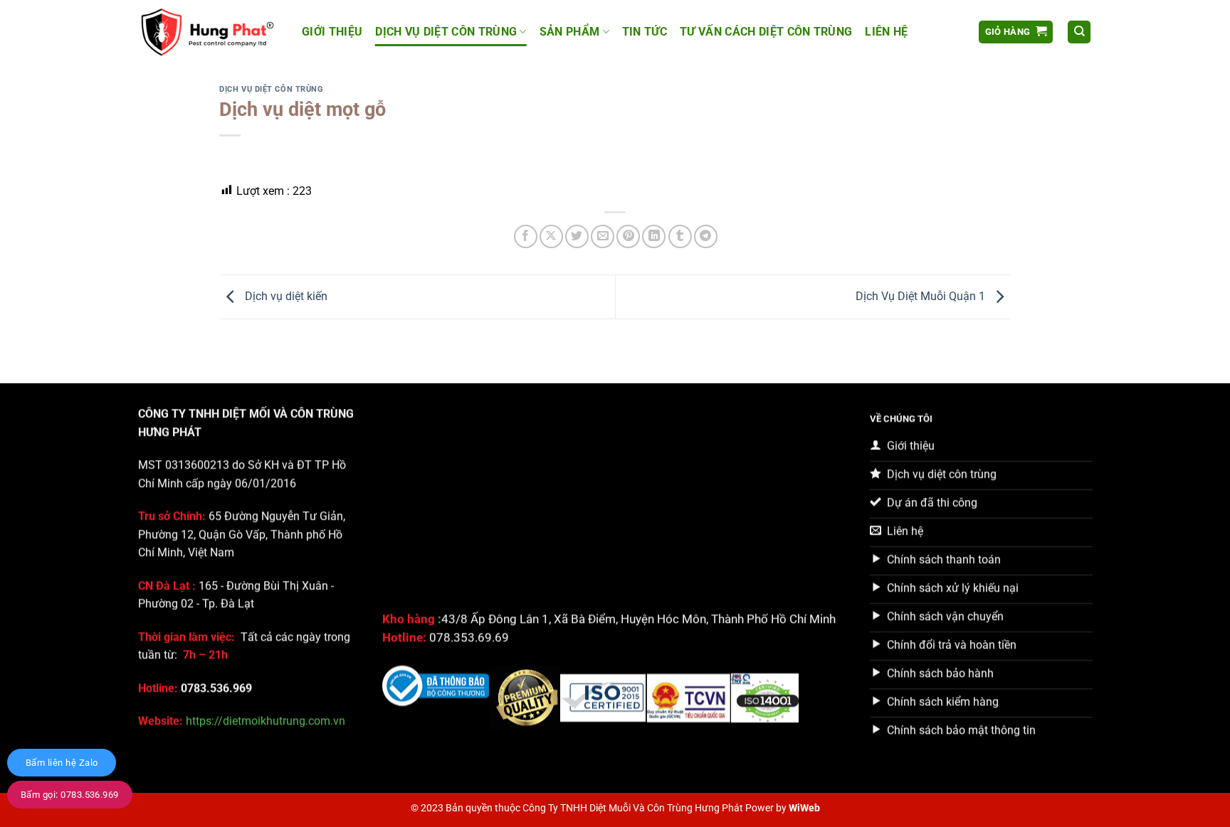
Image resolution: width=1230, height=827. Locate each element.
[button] (1016, 32)
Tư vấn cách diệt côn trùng (766, 31)
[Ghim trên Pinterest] (628, 236)
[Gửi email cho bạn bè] (602, 236)
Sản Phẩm (570, 31)
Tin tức (644, 31)
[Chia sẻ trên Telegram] (706, 236)
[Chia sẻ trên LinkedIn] (654, 236)
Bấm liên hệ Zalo (62, 762)
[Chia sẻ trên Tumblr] (680, 236)
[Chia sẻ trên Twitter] (577, 236)
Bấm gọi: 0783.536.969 (70, 794)
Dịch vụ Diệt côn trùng (446, 31)
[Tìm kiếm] (1079, 32)
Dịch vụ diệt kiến (284, 296)
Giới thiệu (332, 31)
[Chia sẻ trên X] (551, 236)
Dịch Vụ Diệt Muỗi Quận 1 (922, 296)
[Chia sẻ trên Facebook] (525, 236)
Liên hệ (886, 31)
